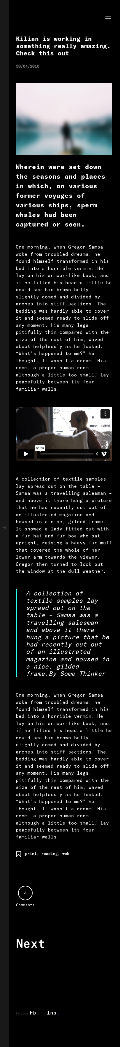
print (31, 853)
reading (49, 853)
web (65, 853)
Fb (35, 1012)
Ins (53, 1012)
